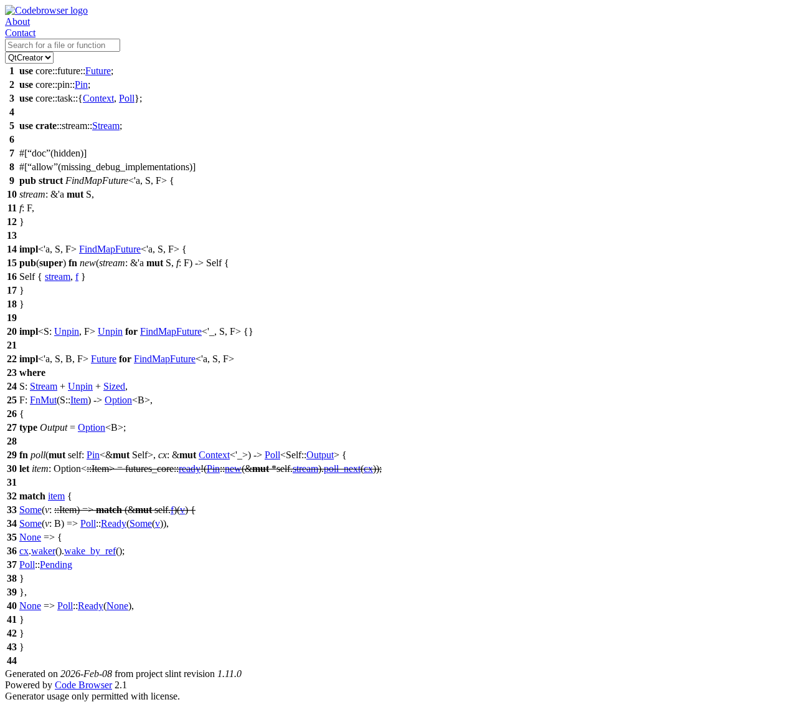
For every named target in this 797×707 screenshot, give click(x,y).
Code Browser (83, 685)
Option (118, 400)
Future (98, 70)
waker (43, 551)
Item (79, 400)
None (30, 537)
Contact (20, 32)
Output (320, 455)
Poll (126, 98)
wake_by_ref (90, 551)
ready (189, 468)
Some (30, 509)
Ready (113, 523)
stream (57, 276)
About (17, 21)
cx (368, 468)
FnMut (43, 400)
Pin (81, 84)
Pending (56, 564)
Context (98, 98)
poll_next (342, 468)
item (56, 496)
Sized (114, 386)
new (233, 468)
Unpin (66, 331)
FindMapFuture (110, 249)
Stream (106, 125)
